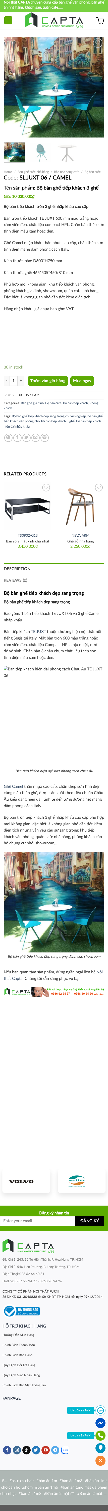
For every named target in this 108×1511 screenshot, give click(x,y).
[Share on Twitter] (26, 438)
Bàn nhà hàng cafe (66, 172)
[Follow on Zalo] (65, 1450)
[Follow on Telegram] (55, 1450)
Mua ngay (82, 381)
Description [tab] (17, 569)
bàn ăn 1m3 (72, 1481)
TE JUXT (38, 632)
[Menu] (8, 20)
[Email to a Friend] (35, 438)
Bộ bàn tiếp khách (75, 403)
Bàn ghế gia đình (32, 403)
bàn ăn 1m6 (47, 1487)
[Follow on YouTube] (45, 1450)
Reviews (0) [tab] (15, 580)
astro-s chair (23, 1481)
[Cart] (100, 20)
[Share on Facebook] (17, 438)
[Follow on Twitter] (36, 1450)
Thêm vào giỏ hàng (47, 381)
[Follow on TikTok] (26, 1450)
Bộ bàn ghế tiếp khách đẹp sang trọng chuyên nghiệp (49, 416)
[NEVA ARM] (80, 506)
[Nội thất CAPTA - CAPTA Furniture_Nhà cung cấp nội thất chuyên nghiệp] (54, 20)
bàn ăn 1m (48, 1481)
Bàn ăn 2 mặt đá (60, 1494)
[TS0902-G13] (27, 506)
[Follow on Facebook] (7, 1450)
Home (8, 172)
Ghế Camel (13, 787)
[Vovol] (26, 1181)
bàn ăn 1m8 (31, 1494)
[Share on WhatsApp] (8, 438)
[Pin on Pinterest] (44, 438)
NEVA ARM (80, 535)
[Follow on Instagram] (17, 1450)
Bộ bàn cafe (92, 172)
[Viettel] (81, 1181)
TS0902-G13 (28, 535)
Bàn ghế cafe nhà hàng (33, 172)
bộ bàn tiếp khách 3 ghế (58, 421)
